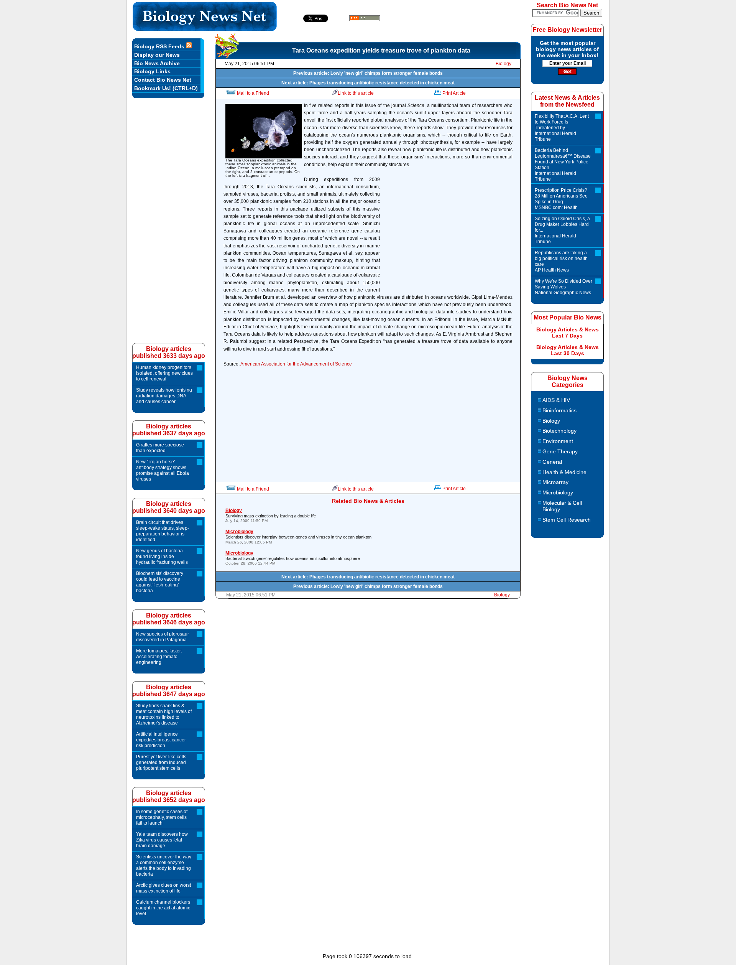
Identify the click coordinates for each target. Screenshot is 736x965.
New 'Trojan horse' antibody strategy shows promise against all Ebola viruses (162, 470)
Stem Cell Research (566, 520)
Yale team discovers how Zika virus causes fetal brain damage (162, 840)
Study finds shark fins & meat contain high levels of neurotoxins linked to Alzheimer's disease (164, 714)
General (552, 462)
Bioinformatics (559, 410)
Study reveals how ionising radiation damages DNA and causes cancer (164, 395)
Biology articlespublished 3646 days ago (168, 619)
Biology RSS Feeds (160, 46)
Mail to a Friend (253, 93)
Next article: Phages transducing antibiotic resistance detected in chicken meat (368, 83)
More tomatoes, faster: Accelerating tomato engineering (159, 656)
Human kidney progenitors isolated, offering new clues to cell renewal (164, 373)
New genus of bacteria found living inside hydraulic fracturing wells (162, 556)
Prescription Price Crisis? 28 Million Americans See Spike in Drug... (561, 199)
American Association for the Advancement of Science (296, 364)
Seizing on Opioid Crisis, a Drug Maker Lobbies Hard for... (562, 230)
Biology (503, 63)
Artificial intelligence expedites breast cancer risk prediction (161, 739)
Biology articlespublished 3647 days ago (168, 690)
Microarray (555, 482)
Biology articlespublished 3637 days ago (168, 429)
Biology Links (152, 71)
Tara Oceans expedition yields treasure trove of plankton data (381, 50)
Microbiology (557, 492)
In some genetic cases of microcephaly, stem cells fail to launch (161, 817)
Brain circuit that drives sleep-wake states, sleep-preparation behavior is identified (162, 531)
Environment (557, 441)
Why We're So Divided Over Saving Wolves (563, 286)
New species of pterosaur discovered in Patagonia (162, 636)
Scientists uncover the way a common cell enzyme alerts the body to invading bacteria (163, 865)
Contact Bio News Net (162, 80)
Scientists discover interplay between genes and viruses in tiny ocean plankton (298, 536)
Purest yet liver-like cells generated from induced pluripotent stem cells (161, 762)
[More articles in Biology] (227, 56)
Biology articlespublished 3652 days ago (168, 796)
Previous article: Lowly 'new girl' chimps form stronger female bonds (368, 73)
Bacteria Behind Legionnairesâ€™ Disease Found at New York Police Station (563, 165)
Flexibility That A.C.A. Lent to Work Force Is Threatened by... (562, 128)
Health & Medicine (564, 472)
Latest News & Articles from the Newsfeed (567, 101)
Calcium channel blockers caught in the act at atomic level (163, 907)
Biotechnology (559, 431)
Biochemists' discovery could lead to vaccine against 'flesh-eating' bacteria (159, 582)
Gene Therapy (560, 451)
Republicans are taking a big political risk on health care (561, 261)
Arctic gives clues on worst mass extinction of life (163, 888)
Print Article (454, 93)
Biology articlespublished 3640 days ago (168, 507)
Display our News (157, 55)
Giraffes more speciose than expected (160, 447)
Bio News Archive (157, 63)
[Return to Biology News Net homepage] (205, 29)
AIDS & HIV (556, 400)
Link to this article (356, 93)
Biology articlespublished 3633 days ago (168, 352)
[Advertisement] (448, 235)
